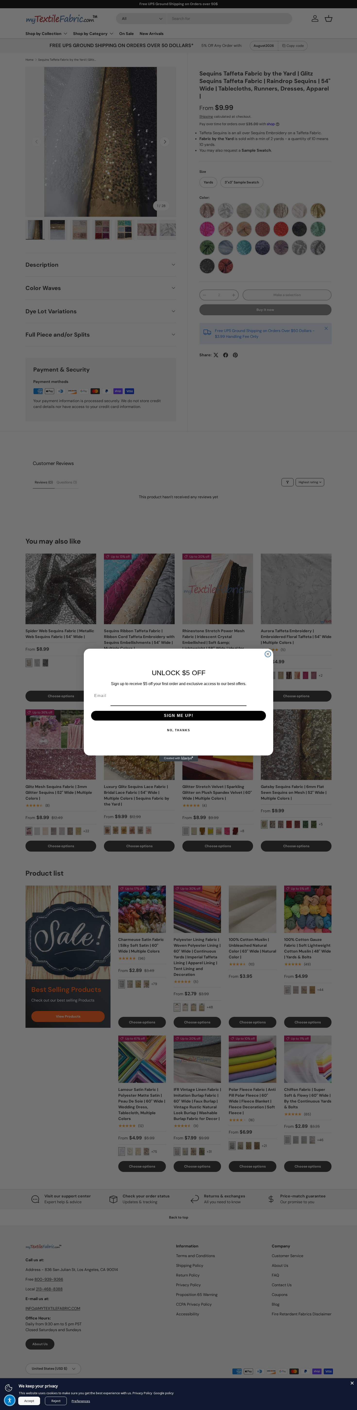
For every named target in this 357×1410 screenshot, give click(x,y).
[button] (10, 1400)
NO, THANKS (178, 730)
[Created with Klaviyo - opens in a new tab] (178, 758)
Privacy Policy (142, 1393)
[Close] (352, 1383)
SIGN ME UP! (178, 715)
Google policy (163, 1393)
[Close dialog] (268, 654)
